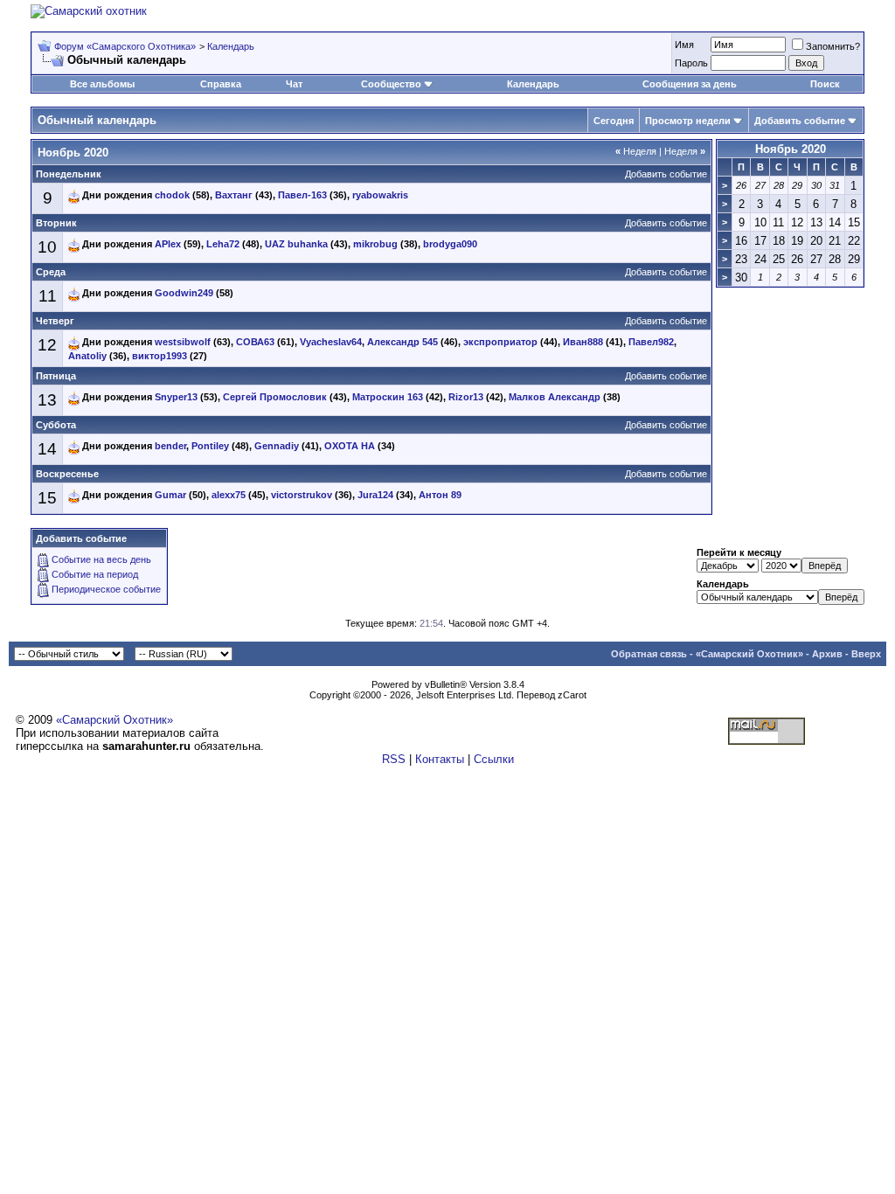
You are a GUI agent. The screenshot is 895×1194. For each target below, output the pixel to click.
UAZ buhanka (296, 244)
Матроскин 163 (387, 397)
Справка (220, 84)
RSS (394, 759)
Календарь (230, 46)
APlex (168, 244)
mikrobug (375, 244)
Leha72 (222, 244)
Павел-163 (302, 195)
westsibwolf (183, 342)
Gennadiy (276, 446)
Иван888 (583, 342)
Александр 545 (402, 342)
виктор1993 (159, 356)
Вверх (866, 654)
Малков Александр (554, 397)
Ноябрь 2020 (790, 149)
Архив (827, 654)
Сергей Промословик (275, 397)
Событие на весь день (101, 559)
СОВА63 (255, 342)
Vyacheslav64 (331, 342)
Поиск (825, 84)
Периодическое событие (106, 589)
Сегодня (613, 120)
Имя (684, 44)
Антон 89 (440, 494)
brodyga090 (450, 244)
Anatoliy (87, 356)
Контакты (439, 759)
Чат (294, 84)
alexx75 (229, 494)
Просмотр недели (688, 120)
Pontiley (210, 446)
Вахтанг (234, 195)
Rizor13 (465, 397)
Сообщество (391, 84)
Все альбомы (102, 84)
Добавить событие (799, 120)
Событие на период (95, 574)
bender (170, 446)
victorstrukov (301, 494)
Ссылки (494, 759)
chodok (172, 195)
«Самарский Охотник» (749, 654)
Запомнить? (833, 46)
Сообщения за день (689, 84)
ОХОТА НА (349, 446)
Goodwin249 (184, 293)
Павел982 (651, 342)
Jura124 (375, 494)
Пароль (691, 63)
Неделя (635, 151)
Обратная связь (649, 654)
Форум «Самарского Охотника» (125, 46)
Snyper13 (176, 397)
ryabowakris (380, 195)
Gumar (170, 494)
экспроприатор (500, 342)
